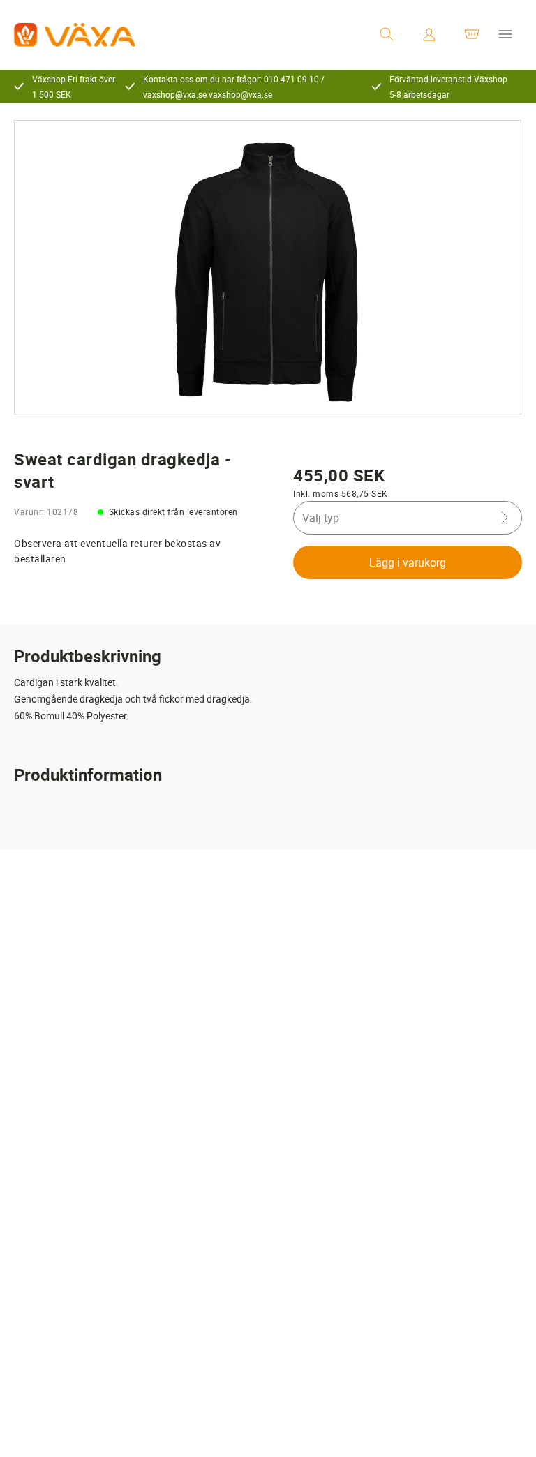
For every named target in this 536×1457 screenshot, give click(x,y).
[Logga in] (429, 35)
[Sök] (386, 34)
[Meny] (505, 34)
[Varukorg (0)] (472, 34)
